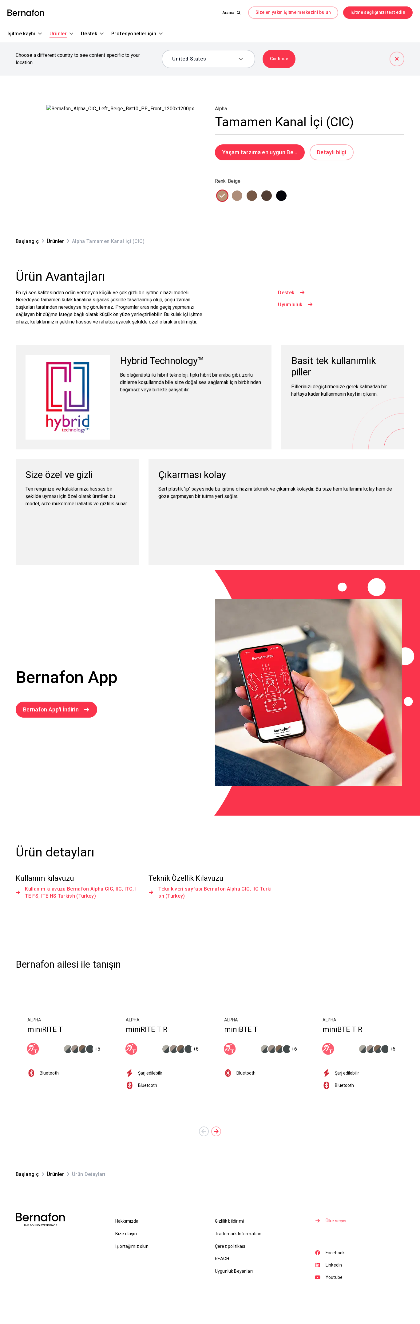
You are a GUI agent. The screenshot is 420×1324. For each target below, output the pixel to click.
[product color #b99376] (222, 196)
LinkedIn (334, 1265)
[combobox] (204, 59)
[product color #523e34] (266, 196)
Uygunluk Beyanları (234, 1271)
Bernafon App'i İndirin (51, 709)
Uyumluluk (290, 304)
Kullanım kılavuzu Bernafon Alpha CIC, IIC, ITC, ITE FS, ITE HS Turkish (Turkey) (81, 892)
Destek (286, 293)
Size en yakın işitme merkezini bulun (293, 12)
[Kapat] (397, 59)
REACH (222, 1258)
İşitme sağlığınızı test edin (378, 12)
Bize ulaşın (126, 1233)
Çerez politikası (230, 1246)
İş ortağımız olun (132, 1246)
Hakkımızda (127, 1221)
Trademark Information (238, 1233)
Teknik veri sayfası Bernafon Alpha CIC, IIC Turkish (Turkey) (214, 892)
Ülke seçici (336, 1220)
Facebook (335, 1252)
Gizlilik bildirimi (229, 1221)
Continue (279, 58)
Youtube (334, 1277)
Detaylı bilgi (331, 152)
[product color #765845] (252, 196)
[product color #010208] (281, 196)
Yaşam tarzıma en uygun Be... (259, 152)
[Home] (25, 13)
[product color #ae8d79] (237, 196)
